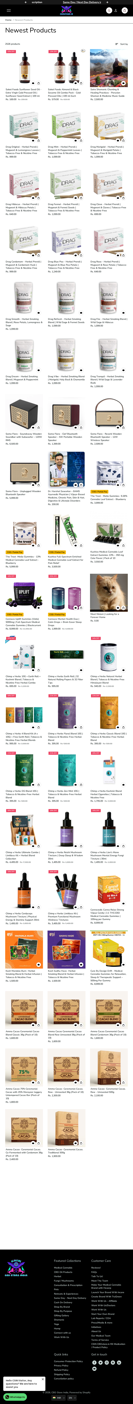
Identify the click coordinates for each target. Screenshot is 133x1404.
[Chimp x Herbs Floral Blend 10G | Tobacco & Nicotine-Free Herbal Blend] (66, 712)
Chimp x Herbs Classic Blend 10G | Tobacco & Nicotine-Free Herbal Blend (109, 737)
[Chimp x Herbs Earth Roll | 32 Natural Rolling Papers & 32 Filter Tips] (66, 655)
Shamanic (59, 1319)
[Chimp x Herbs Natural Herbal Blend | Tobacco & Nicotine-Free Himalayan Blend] (109, 655)
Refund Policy (61, 1370)
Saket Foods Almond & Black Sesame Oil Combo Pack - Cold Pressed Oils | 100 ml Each (64, 92)
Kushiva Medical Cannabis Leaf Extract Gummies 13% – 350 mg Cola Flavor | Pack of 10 (107, 555)
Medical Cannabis (63, 1267)
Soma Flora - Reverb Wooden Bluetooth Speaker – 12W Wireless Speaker (106, 437)
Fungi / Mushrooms (64, 1280)
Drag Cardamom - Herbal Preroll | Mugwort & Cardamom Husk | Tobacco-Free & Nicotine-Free (23, 265)
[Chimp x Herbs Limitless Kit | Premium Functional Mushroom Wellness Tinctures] (66, 890)
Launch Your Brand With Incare (107, 1292)
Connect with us (62, 1332)
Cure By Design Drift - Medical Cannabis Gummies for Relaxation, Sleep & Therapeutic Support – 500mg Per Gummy (108, 975)
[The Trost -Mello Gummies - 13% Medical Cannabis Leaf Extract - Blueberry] (24, 530)
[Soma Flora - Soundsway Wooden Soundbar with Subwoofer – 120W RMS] (24, 413)
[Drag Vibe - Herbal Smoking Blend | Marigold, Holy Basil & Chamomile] (66, 355)
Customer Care (101, 1261)
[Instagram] (107, 1362)
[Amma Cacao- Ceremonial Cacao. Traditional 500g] (66, 1128)
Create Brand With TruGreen (106, 1296)
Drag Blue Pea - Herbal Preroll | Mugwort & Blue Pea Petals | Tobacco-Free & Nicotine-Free (65, 265)
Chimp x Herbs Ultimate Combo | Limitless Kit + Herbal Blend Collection (23, 855)
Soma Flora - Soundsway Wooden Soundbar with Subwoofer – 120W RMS (24, 437)
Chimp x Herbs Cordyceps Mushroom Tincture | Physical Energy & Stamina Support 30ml (22, 916)
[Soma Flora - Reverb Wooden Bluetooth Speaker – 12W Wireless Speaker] (109, 413)
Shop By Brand (62, 1306)
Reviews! (96, 1267)
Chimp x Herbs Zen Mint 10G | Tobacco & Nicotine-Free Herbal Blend (65, 794)
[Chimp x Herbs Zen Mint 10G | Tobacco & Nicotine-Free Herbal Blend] (66, 770)
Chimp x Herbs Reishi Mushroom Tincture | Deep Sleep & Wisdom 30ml (65, 855)
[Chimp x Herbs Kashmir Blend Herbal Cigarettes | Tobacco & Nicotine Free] (109, 770)
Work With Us (61, 1337)
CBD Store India (59, 1392)
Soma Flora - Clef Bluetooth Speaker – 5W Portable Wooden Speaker (65, 437)
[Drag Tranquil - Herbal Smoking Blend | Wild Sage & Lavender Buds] (109, 355)
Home (8, 20)
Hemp (57, 1328)
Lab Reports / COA (101, 1318)
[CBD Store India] (66, 10)
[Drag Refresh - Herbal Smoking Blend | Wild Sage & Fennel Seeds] (66, 298)
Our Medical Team (100, 1335)
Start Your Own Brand (102, 1314)
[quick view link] (33, 83)
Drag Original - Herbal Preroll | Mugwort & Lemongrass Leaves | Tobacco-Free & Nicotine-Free (23, 150)
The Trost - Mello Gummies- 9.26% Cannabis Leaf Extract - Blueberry (109, 497)
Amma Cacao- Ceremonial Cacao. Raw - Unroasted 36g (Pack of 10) (66, 1090)
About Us (96, 1331)
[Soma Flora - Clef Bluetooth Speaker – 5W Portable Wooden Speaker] (66, 413)
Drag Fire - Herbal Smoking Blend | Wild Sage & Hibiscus (109, 321)
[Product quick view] (38, 83)
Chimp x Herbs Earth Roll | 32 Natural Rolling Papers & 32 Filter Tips (65, 679)
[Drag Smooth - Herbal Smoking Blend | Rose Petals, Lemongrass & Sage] (24, 298)
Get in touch (99, 1354)
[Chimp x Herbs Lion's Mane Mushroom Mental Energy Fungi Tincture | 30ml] (109, 829)
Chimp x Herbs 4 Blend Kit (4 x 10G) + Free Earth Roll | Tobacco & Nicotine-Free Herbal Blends (24, 737)
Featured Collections (67, 1261)
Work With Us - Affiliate (104, 1301)
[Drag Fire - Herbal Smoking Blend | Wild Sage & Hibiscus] (109, 298)
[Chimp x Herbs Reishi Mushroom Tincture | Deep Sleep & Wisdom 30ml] (66, 829)
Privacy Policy (61, 1365)
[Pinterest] (113, 1362)
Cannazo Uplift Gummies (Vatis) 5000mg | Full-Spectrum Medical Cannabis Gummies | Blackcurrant (23, 622)
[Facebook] (94, 1362)
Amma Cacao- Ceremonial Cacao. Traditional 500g (65, 1151)
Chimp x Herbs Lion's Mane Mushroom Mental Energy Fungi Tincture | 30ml (107, 855)
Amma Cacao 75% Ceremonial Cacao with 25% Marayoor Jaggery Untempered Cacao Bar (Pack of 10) (24, 1093)
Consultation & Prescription (68, 1285)
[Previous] (26, 2)
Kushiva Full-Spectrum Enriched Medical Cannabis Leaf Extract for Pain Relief (65, 560)
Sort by (124, 44)
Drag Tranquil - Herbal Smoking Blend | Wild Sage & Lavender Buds (107, 379)
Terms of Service (100, 1340)
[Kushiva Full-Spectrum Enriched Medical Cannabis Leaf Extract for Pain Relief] (66, 530)
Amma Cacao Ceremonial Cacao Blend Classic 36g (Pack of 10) (22, 1033)
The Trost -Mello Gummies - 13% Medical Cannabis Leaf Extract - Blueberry (23, 560)
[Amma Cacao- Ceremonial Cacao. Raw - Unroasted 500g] (109, 1067)
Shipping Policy (62, 1374)
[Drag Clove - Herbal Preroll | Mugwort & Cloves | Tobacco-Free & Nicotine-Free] (109, 183)
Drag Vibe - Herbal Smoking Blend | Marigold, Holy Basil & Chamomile (66, 378)
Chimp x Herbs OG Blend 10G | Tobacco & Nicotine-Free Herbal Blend (22, 794)
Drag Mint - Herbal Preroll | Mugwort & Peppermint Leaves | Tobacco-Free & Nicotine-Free (65, 150)
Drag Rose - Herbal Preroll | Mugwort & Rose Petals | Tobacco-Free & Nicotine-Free (109, 265)
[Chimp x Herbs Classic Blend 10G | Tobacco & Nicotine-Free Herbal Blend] (109, 712)
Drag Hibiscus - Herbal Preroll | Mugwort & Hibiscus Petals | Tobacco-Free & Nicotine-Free (22, 207)
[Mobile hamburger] (8, 10)
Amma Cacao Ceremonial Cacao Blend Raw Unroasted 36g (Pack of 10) (66, 1034)
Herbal (57, 1276)
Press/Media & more (101, 1322)
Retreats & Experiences (66, 1293)
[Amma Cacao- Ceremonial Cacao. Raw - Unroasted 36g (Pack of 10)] (66, 1067)
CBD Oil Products (63, 1272)
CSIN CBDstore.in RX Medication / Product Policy (108, 1346)
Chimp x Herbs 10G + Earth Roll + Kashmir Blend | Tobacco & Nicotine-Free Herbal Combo (23, 679)
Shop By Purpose (63, 1311)
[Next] (107, 2)
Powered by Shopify (79, 1392)
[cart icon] (125, 10)
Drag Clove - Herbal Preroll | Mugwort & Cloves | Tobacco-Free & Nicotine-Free (108, 207)
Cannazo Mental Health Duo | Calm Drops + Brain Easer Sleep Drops (65, 622)
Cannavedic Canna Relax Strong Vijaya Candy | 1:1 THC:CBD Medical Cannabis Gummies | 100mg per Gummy (107, 914)
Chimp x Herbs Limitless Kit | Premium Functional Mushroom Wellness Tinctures (64, 916)
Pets (56, 1289)
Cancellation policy (64, 1378)
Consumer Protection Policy (68, 1361)
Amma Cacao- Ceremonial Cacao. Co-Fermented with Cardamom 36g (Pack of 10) (24, 1152)
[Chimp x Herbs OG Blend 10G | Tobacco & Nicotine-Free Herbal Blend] (24, 770)
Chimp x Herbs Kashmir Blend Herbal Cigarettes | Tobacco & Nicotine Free (106, 794)
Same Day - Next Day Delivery (70, 1298)
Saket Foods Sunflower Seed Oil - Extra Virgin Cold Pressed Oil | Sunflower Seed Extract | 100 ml (23, 92)
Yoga (56, 1324)
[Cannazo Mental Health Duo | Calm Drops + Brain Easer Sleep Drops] (66, 593)
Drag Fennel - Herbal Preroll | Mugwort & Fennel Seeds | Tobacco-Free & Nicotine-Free (63, 207)
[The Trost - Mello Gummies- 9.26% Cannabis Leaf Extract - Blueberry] (109, 470)
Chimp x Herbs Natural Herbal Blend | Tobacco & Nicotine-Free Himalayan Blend (107, 679)
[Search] (109, 10)
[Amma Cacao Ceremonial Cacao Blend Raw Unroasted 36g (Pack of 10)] (66, 1010)
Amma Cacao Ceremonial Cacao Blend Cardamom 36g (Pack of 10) (109, 1033)
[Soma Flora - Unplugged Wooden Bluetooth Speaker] (24, 470)
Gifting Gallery (61, 1315)
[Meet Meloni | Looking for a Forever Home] (109, 593)
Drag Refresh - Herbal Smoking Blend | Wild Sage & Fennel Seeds (66, 321)
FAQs (94, 1272)
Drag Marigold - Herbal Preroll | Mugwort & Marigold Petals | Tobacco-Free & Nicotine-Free (107, 150)
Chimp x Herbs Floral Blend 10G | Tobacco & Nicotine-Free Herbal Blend (65, 737)
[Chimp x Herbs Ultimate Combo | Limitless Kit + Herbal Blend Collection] (24, 829)
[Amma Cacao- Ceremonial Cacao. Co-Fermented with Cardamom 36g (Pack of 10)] (24, 1128)
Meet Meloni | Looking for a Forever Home (105, 616)
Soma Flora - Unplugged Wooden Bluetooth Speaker (23, 493)
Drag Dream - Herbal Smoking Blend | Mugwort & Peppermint (22, 378)
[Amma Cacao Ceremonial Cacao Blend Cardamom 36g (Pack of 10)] (109, 1010)
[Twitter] (100, 1362)
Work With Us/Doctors (103, 1305)
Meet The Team (99, 1280)
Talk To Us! (97, 1276)
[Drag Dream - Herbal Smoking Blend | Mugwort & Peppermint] (24, 355)
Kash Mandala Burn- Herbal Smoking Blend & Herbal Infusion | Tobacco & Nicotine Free (24, 974)
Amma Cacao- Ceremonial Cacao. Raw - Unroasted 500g (108, 1090)
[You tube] (94, 1369)
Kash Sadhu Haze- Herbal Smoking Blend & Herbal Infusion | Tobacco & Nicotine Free (66, 974)
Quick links (61, 1354)
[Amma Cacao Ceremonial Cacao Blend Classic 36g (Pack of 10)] (24, 1010)
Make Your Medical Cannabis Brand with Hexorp (106, 1286)
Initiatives (96, 1327)
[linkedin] (119, 1362)
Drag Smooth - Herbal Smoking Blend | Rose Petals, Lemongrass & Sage (24, 322)
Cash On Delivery (63, 1302)
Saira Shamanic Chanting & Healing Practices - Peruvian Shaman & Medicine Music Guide (108, 92)
